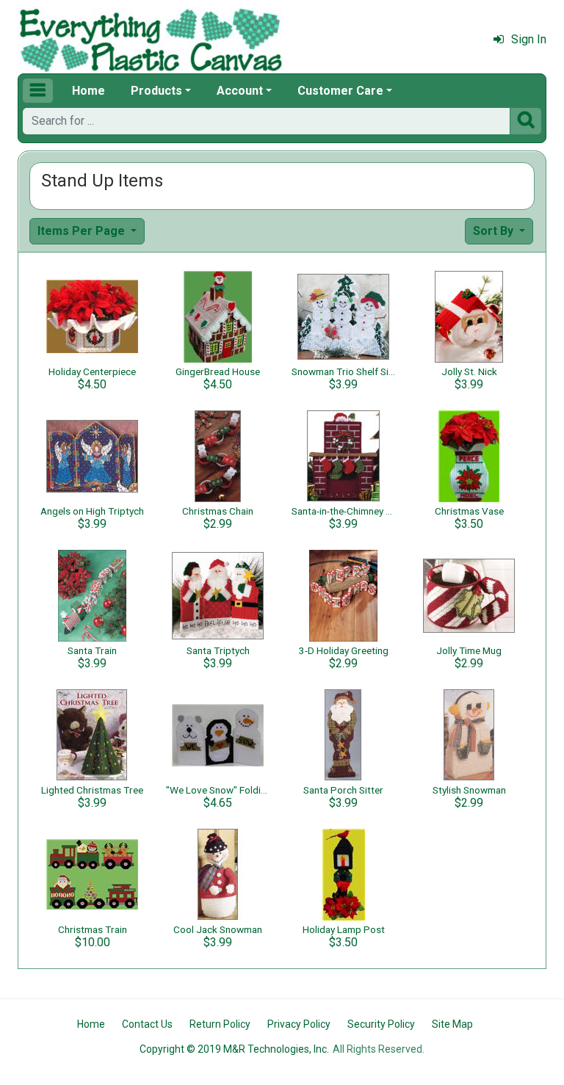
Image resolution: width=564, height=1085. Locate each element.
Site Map (452, 1024)
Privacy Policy (298, 1024)
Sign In (528, 39)
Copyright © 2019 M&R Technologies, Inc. (234, 1049)
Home (88, 91)
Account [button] (240, 91)
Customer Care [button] (340, 91)
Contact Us (147, 1024)
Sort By (494, 231)
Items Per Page (82, 231)
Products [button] (156, 91)
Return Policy (219, 1024)
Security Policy (381, 1024)
